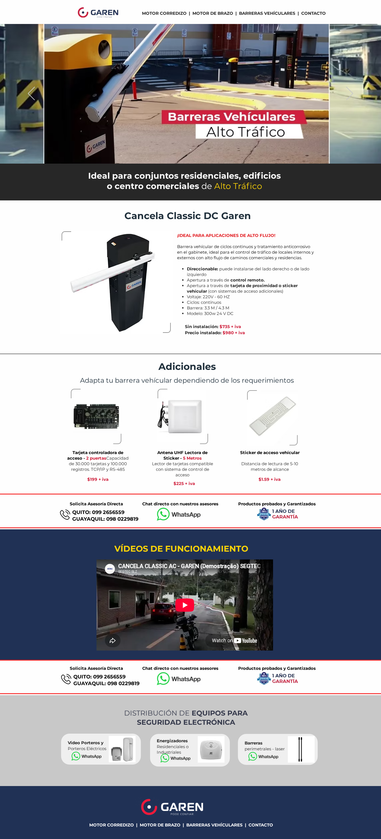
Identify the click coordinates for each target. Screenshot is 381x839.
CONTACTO (313, 13)
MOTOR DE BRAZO (212, 13)
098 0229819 (122, 519)
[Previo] (31, 94)
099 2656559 (108, 512)
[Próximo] (349, 94)
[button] (116, 282)
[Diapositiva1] (190, 150)
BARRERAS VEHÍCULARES (267, 13)
